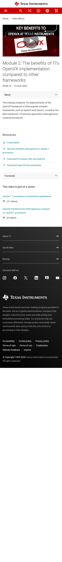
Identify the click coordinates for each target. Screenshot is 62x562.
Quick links (8, 247)
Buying (6, 259)
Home (5, 18)
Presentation (13, 142)
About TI (7, 236)
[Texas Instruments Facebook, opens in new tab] (15, 279)
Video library (18, 18)
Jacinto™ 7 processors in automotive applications (27, 196)
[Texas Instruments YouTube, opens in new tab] (57, 279)
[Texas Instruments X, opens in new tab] (26, 279)
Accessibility (9, 341)
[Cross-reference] (29, 11)
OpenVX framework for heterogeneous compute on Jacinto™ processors (26, 211)
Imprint (27, 350)
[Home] (31, 4)
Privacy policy (42, 341)
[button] (5, 11)
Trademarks (42, 345)
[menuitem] (20, 11)
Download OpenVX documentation (24, 165)
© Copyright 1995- (14, 357)
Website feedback (11, 350)
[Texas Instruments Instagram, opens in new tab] (4, 279)
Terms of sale (9, 345)
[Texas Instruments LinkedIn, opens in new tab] (36, 279)
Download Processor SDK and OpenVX (26, 159)
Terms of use (26, 345)
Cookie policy (25, 341)
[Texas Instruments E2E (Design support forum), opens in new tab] (47, 279)
